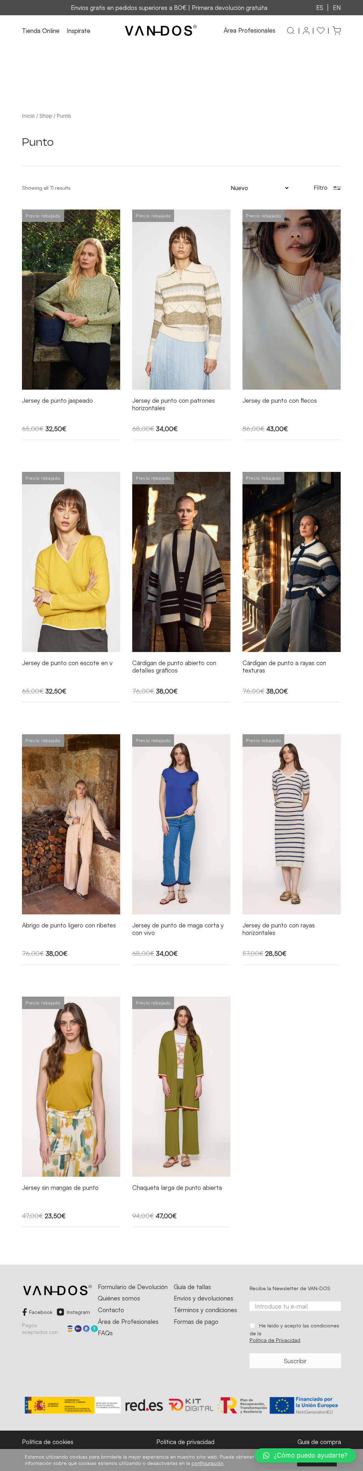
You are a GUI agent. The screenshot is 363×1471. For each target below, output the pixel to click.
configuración (207, 1463)
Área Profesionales (249, 30)
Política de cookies (47, 1441)
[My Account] (306, 30)
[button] (305, 1455)
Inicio (28, 116)
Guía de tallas (192, 1287)
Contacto (111, 1310)
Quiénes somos (119, 1298)
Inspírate (78, 31)
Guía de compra (319, 1441)
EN (337, 7)
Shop (45, 116)
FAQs (105, 1333)
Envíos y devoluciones (203, 1298)
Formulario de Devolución (133, 1287)
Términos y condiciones (205, 1310)
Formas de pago (196, 1322)
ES (319, 7)
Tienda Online (41, 31)
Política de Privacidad (275, 1339)
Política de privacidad (185, 1441)
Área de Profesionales (128, 1322)
